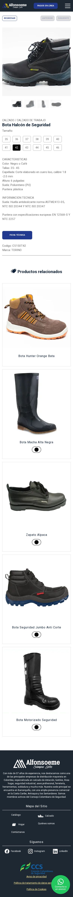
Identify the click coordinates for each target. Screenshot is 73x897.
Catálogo (16, 815)
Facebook (16, 851)
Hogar (21, 824)
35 (6, 139)
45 (47, 147)
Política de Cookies (36, 889)
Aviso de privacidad (36, 876)
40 (57, 139)
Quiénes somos (46, 823)
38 (37, 139)
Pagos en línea (45, 5)
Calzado (49, 816)
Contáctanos (18, 832)
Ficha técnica (17, 235)
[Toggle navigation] (68, 6)
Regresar (9, 18)
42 (16, 147)
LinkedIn (63, 851)
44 (37, 147)
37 (26, 139)
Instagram (39, 851)
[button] (16, 103)
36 (16, 139)
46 (57, 147)
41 (6, 147)
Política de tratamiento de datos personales (36, 883)
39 (47, 139)
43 (26, 147)
